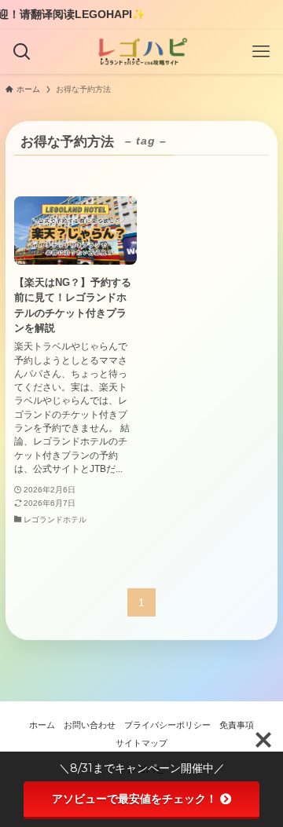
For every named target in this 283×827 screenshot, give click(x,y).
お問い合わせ (90, 725)
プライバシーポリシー (167, 725)
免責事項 (236, 725)
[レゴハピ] (141, 52)
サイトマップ (141, 743)
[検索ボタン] (22, 52)
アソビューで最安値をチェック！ (134, 799)
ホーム (42, 725)
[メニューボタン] (261, 52)
